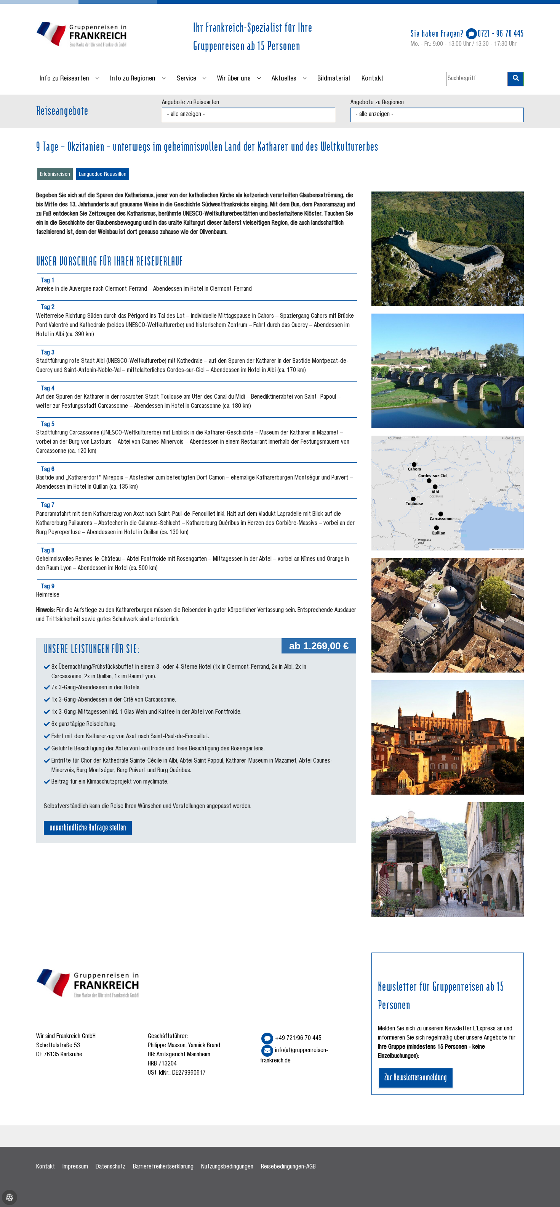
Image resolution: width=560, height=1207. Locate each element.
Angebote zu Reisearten (190, 103)
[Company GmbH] (82, 35)
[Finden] (516, 79)
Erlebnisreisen (55, 174)
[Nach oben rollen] (543, 1190)
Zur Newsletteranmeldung (415, 1076)
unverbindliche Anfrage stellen (88, 826)
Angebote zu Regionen (377, 103)
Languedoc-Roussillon (102, 174)
